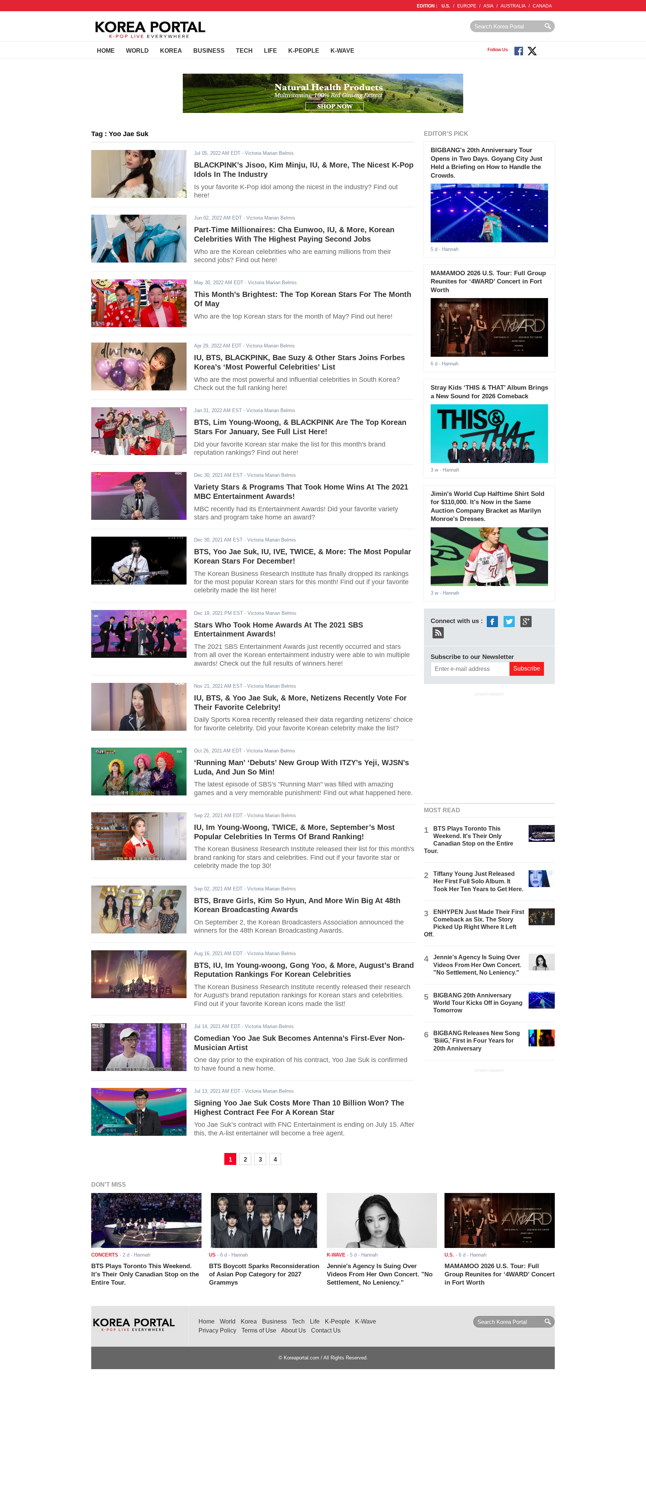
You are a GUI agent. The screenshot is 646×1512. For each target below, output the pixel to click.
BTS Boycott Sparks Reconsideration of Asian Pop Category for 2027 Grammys (264, 1274)
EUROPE (466, 6)
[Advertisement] (489, 747)
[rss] (438, 632)
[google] (526, 621)
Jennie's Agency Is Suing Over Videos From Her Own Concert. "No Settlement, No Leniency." (477, 964)
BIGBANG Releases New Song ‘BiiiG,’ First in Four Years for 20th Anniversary (476, 1040)
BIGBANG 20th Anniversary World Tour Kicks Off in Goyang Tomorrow (478, 1002)
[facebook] (492, 621)
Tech (244, 50)
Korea (171, 50)
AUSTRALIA (513, 6)
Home (106, 50)
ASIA (488, 6)
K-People (303, 50)
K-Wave (342, 50)
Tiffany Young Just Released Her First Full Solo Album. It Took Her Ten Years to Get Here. (478, 881)
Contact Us (326, 1330)
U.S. (446, 6)
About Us (293, 1330)
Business (209, 50)
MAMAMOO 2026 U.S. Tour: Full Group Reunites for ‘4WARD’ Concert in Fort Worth (488, 282)
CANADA (542, 6)
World (137, 50)
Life (270, 50)
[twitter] (509, 621)
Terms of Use (259, 1330)
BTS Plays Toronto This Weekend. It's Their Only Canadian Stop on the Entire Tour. (145, 1274)
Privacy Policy (217, 1330)
